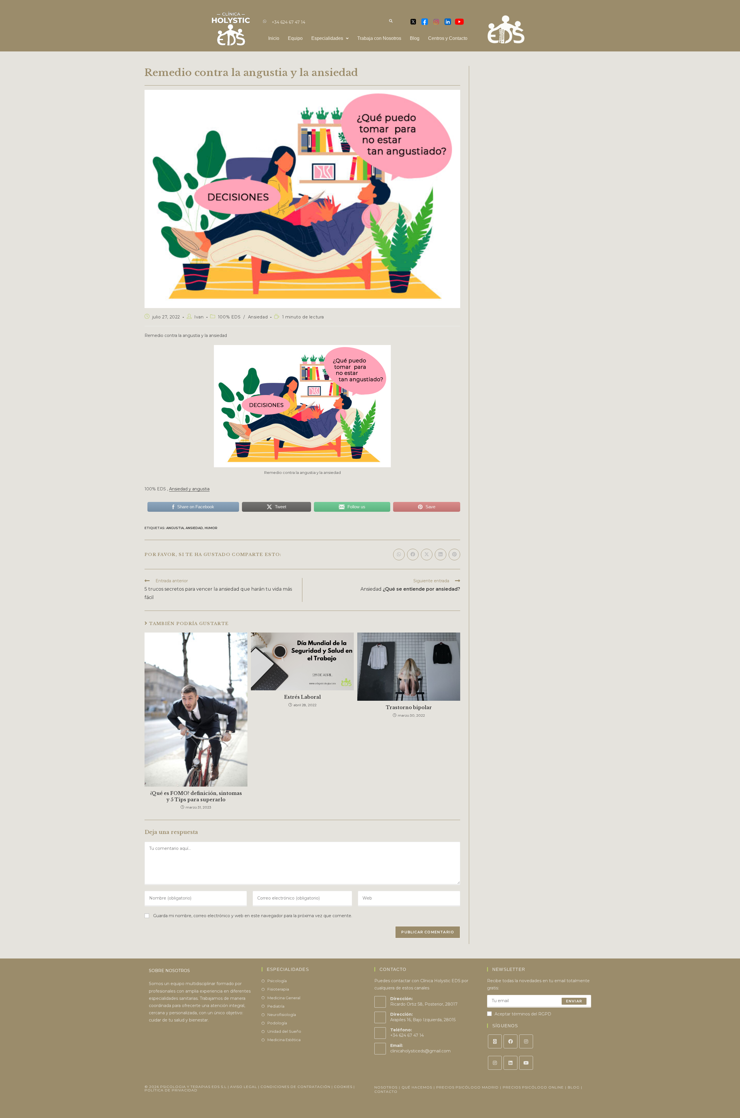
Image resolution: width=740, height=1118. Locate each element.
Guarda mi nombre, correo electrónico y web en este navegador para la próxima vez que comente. (252, 915)
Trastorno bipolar (409, 707)
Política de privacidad (171, 1090)
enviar (574, 1001)
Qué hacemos (417, 1087)
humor (211, 528)
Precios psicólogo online (533, 1087)
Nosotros (385, 1087)
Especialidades (327, 38)
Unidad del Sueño (284, 1031)
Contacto (385, 1091)
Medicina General (283, 997)
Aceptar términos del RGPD (523, 1014)
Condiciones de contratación (295, 1086)
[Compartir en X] (426, 554)
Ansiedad (258, 317)
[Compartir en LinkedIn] (440, 554)
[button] (330, 38)
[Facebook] (510, 1041)
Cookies (344, 1086)
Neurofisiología (281, 1014)
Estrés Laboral (302, 697)
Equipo (295, 38)
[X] (495, 1041)
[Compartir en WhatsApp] (399, 554)
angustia (175, 528)
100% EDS (229, 317)
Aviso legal (243, 1086)
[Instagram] (526, 1041)
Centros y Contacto (447, 38)
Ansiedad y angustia (189, 489)
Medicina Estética (284, 1039)
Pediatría (275, 1006)
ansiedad (194, 528)
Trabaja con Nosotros (379, 38)
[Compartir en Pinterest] (454, 554)
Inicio (273, 38)
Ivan (199, 317)
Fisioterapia (278, 989)
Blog (414, 38)
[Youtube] (526, 1063)
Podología (277, 1023)
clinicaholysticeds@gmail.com (420, 1051)
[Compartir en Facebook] (413, 554)
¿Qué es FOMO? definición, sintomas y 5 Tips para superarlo (196, 796)
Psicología (277, 980)
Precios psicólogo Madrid (467, 1087)
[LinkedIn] (510, 1063)
